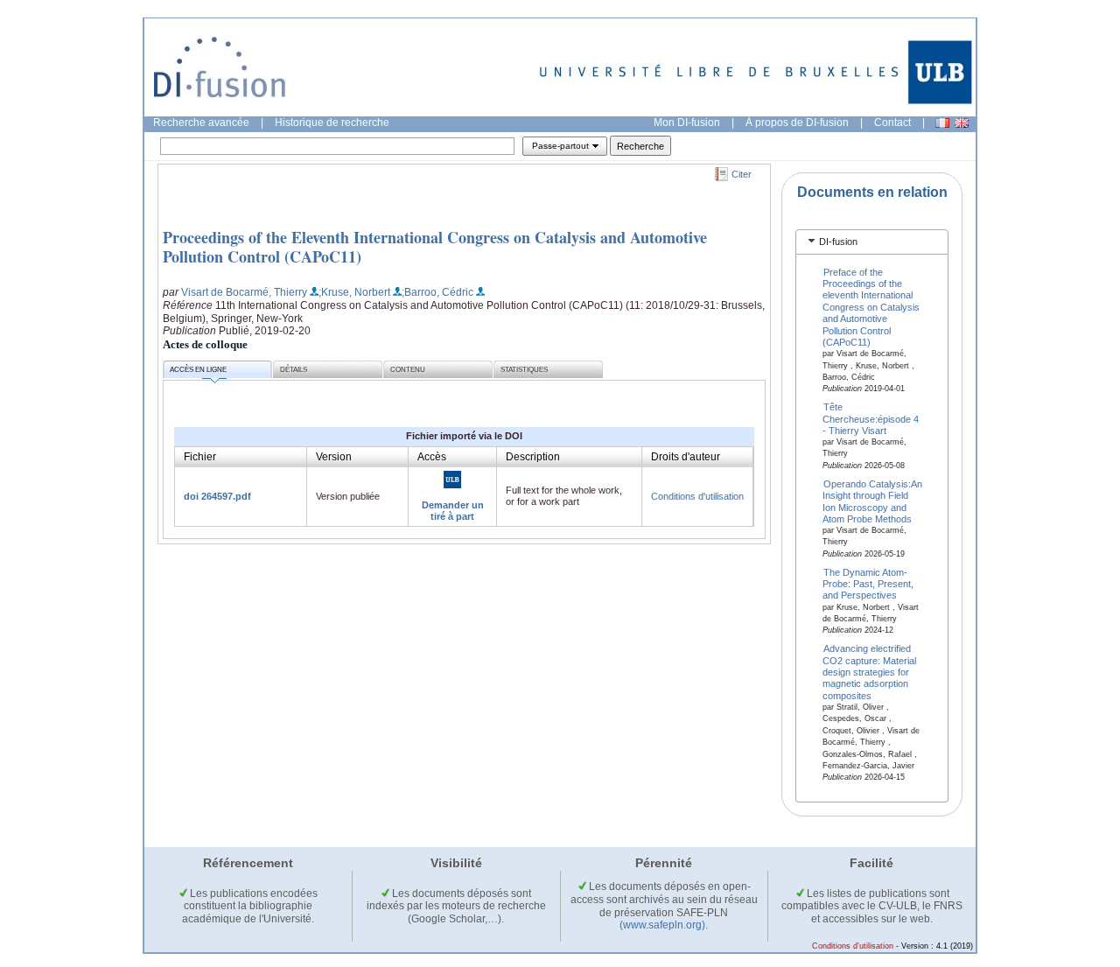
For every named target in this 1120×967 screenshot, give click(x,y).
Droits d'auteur (685, 457)
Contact (892, 122)
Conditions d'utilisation (697, 496)
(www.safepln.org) (662, 925)
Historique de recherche (332, 122)
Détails (293, 370)
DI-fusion (838, 241)
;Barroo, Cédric (437, 292)
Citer (742, 174)
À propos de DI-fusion (797, 122)
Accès (431, 457)
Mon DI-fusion (687, 122)
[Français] (942, 123)
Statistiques (524, 370)
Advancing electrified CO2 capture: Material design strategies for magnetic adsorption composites (869, 672)
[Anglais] (962, 123)
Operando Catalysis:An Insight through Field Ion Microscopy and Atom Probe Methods (872, 500)
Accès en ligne (198, 370)
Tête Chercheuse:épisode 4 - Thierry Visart (870, 419)
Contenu (407, 370)
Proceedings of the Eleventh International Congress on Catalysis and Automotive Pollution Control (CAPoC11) (435, 247)
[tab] (871, 242)
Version (334, 457)
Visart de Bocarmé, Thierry (244, 292)
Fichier (200, 457)
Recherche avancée (201, 122)
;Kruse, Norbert (354, 292)
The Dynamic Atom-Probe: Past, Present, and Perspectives (868, 583)
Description (533, 457)
